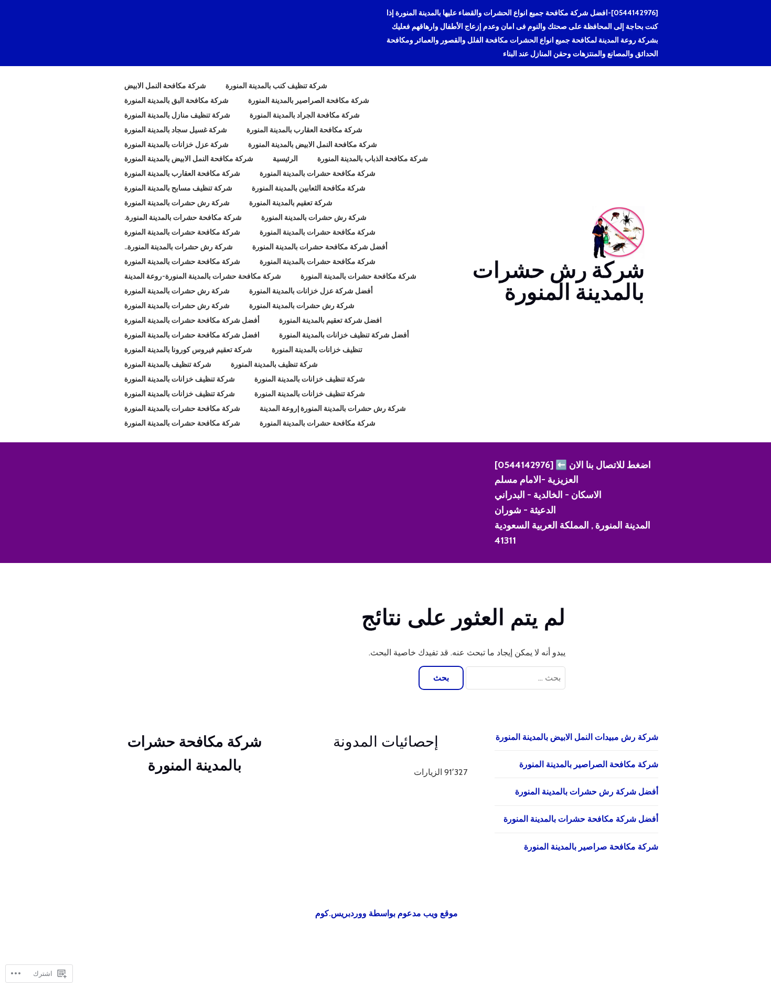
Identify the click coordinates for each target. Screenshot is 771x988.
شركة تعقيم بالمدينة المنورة (291, 202)
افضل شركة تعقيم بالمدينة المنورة (330, 320)
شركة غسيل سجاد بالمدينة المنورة (175, 129)
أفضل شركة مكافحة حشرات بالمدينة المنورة (320, 246)
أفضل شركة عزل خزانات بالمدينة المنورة (311, 290)
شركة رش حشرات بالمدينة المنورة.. (178, 246)
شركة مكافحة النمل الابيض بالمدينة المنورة (312, 144)
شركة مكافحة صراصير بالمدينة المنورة (591, 847)
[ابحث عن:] (514, 678)
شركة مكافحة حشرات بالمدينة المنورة (318, 173)
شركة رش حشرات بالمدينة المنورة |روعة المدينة (333, 408)
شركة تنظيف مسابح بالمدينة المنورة (178, 188)
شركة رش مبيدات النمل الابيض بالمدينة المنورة (577, 737)
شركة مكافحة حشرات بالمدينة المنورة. (183, 217)
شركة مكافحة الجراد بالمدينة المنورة (305, 115)
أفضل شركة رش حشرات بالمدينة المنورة (586, 791)
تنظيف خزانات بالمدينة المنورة (317, 349)
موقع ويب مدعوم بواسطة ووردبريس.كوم (386, 913)
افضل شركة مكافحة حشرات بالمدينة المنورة (192, 334)
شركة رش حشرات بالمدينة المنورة (559, 280)
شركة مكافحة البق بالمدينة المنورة (176, 100)
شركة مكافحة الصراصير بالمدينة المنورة (308, 100)
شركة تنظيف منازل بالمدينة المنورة (177, 115)
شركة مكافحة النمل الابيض (165, 85)
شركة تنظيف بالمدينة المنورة (274, 364)
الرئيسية (285, 158)
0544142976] (522, 465)
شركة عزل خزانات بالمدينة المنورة (176, 144)
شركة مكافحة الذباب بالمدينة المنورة (372, 158)
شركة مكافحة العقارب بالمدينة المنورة (304, 129)
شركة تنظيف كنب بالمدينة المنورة (276, 85)
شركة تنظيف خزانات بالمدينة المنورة (309, 379)
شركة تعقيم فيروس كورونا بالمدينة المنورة (188, 349)
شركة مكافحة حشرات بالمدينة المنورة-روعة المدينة (202, 276)
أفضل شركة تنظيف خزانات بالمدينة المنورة (344, 334)
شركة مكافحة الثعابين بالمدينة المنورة (309, 188)
